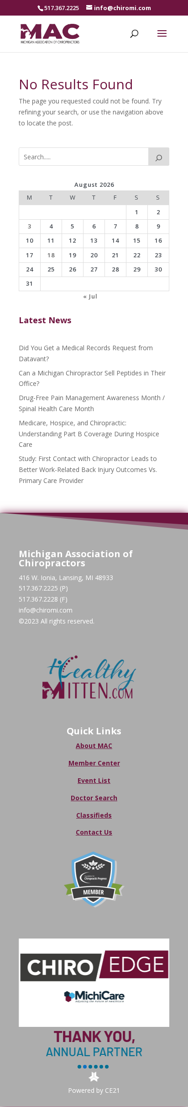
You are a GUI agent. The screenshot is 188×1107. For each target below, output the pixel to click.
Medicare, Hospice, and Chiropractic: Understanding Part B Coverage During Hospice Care (89, 433)
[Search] (158, 156)
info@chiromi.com (46, 610)
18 (51, 255)
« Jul (90, 296)
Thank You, (94, 1035)
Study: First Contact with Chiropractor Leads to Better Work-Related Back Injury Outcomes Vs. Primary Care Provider (88, 469)
